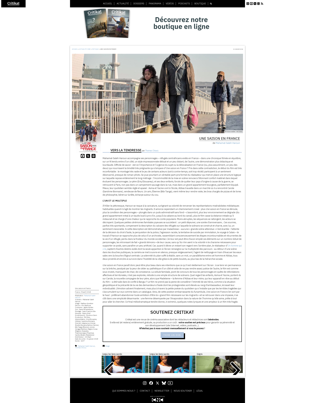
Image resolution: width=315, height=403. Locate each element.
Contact (145, 390)
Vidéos (170, 3)
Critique (95, 49)
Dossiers (138, 3)
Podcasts (184, 3)
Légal (199, 390)
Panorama (155, 3)
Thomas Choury (80, 348)
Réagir (107, 346)
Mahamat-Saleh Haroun (85, 297)
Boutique (200, 3)
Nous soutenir (183, 390)
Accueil (107, 3)
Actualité (123, 3)
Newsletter (162, 390)
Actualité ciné (84, 49)
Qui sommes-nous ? (123, 390)
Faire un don (172, 335)
